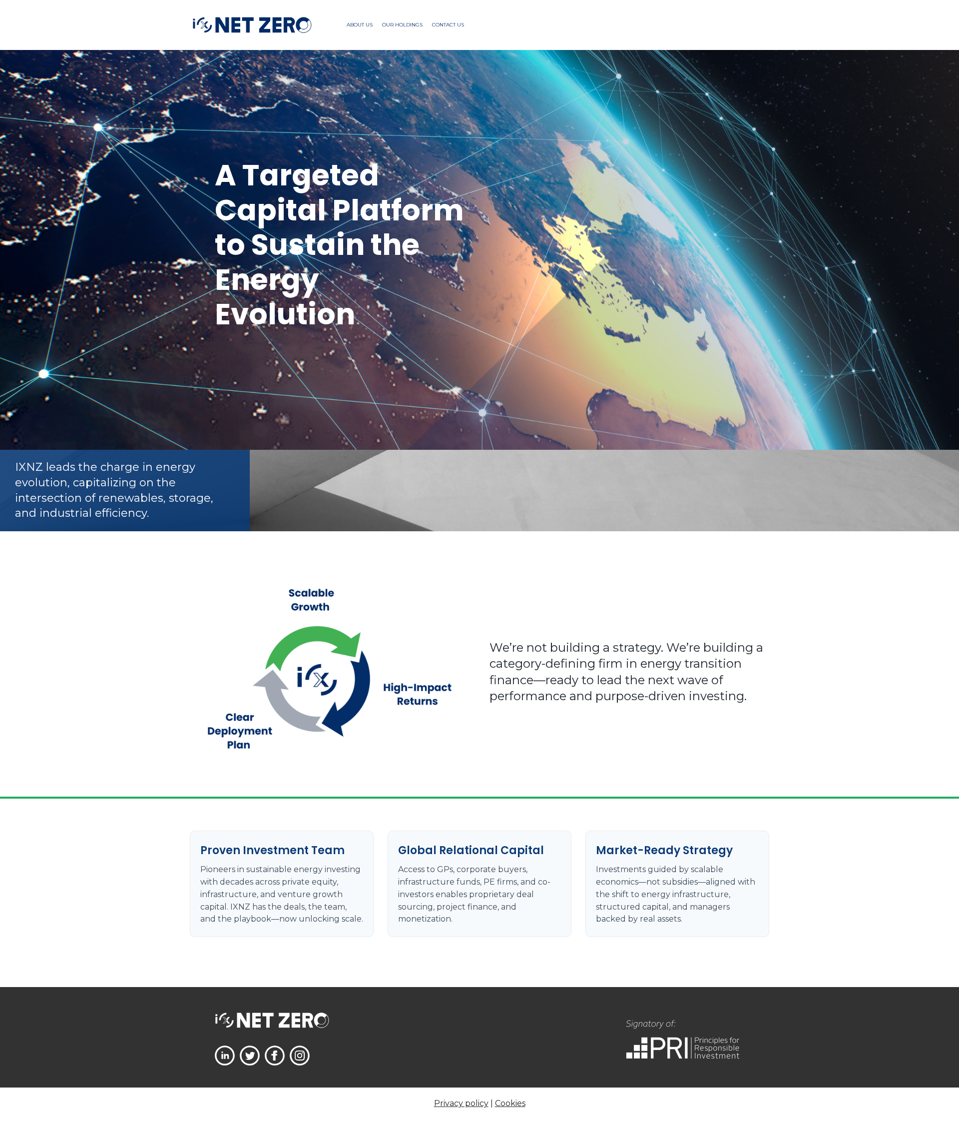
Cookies (510, 1103)
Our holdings (402, 24)
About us (360, 24)
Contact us (448, 24)
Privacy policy (461, 1103)
